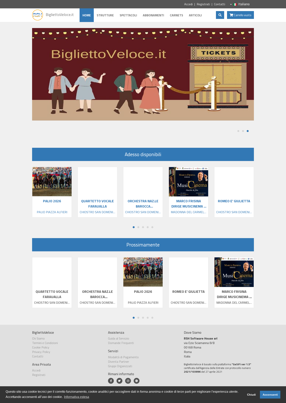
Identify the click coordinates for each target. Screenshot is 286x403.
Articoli (195, 15)
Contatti (219, 4)
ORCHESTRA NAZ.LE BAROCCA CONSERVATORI (97, 297)
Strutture (105, 15)
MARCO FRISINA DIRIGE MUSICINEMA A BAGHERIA (234, 297)
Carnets (176, 15)
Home (86, 15)
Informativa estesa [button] (76, 397)
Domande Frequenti (121, 343)
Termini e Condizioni (45, 343)
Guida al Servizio (118, 338)
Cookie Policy (40, 347)
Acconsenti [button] (270, 394)
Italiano (244, 4)
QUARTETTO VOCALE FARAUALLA (52, 294)
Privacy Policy (41, 351)
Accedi (188, 4)
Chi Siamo (38, 338)
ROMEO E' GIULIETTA (188, 291)
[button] (238, 131)
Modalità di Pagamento (123, 357)
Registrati (203, 4)
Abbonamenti (153, 15)
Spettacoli (128, 15)
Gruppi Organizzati (120, 366)
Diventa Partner (118, 361)
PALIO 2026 (143, 291)
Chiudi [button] (251, 394)
